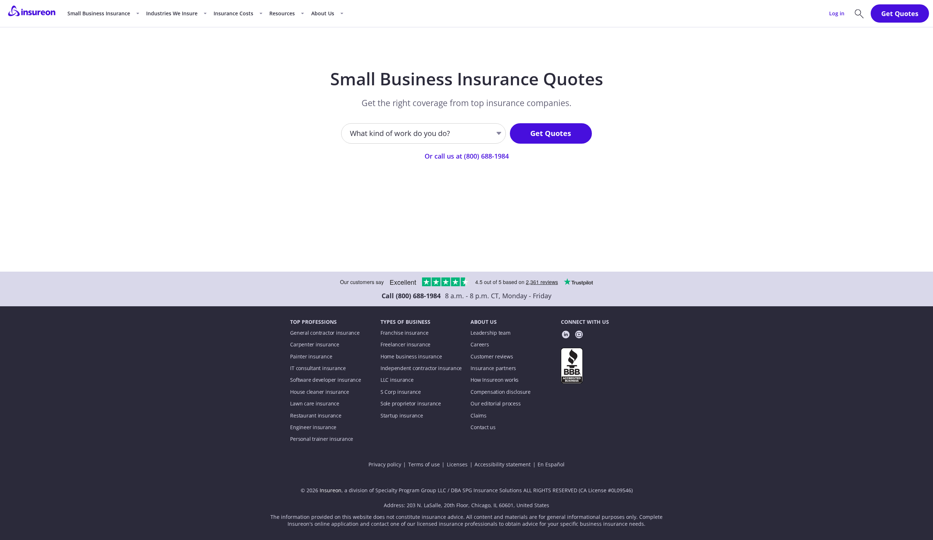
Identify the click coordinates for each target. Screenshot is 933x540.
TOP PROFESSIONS (313, 322)
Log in (836, 13)
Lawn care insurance (314, 403)
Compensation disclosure (501, 392)
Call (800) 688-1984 (411, 295)
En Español (551, 464)
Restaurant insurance (315, 415)
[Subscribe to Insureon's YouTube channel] (579, 335)
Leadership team (491, 333)
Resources (282, 13)
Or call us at (467, 156)
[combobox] (350, 133)
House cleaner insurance (319, 392)
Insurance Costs (233, 13)
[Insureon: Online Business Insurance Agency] (31, 13)
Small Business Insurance (98, 13)
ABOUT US (484, 322)
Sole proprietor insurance (410, 403)
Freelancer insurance (405, 344)
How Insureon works (495, 380)
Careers (480, 344)
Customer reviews (492, 356)
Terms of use (424, 464)
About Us (322, 13)
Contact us (483, 427)
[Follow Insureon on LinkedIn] (566, 335)
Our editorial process (495, 403)
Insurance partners (493, 368)
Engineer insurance (313, 427)
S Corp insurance (400, 392)
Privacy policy (384, 464)
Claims (479, 415)
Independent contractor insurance (421, 368)
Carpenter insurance (314, 344)
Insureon (330, 490)
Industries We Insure (172, 13)
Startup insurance (401, 415)
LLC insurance (397, 380)
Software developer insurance (325, 380)
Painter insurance (311, 356)
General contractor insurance (324, 333)
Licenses (457, 464)
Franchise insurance (404, 333)
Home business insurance (411, 356)
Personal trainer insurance (321, 439)
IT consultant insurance (318, 368)
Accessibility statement (503, 464)
